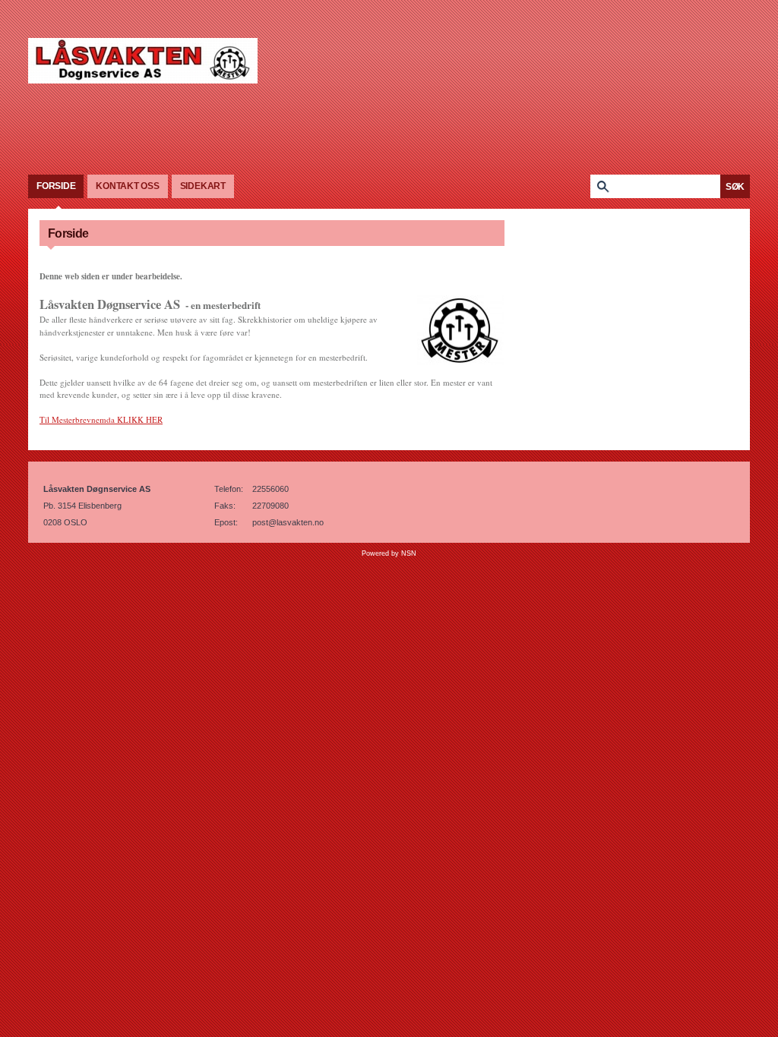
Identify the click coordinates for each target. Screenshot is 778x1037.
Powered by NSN (389, 553)
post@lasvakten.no (288, 522)
